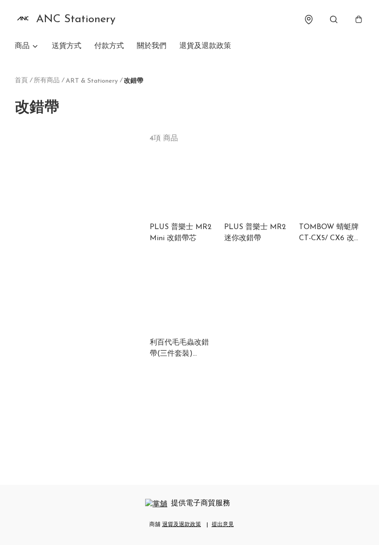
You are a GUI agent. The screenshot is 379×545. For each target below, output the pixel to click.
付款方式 (109, 46)
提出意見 (223, 524)
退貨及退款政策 (205, 46)
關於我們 (151, 46)
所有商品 (47, 80)
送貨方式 (66, 46)
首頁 (21, 80)
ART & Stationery (92, 81)
